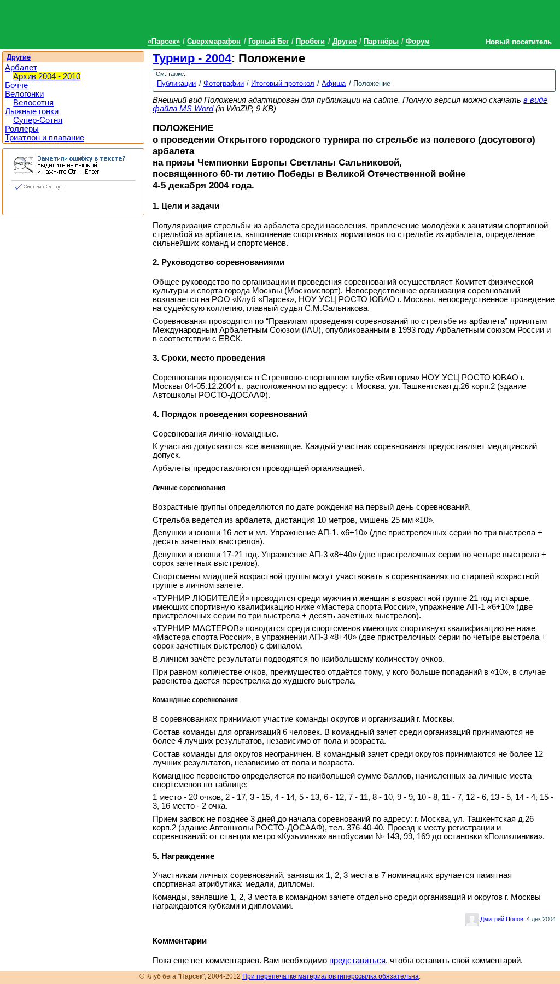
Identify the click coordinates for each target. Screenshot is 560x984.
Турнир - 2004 (192, 58)
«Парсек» (164, 41)
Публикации (176, 83)
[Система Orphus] (73, 190)
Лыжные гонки (32, 111)
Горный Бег (268, 41)
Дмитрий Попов (501, 919)
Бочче (16, 85)
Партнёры (381, 41)
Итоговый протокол (282, 83)
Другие (344, 41)
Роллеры (22, 129)
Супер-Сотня (37, 120)
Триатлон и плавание (44, 137)
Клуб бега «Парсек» (82, 23)
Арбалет (21, 67)
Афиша (334, 83)
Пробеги (310, 41)
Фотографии (223, 83)
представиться (357, 960)
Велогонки (24, 94)
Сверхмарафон (214, 41)
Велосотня (33, 102)
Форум (418, 41)
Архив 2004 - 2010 (46, 76)
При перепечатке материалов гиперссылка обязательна (330, 976)
